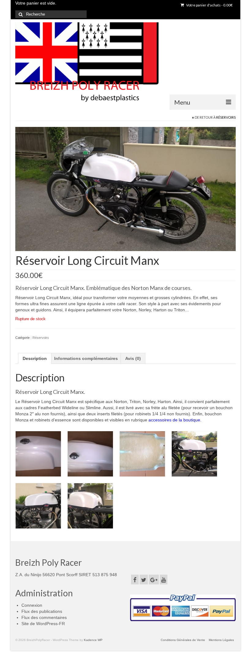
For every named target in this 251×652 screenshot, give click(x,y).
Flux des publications (41, 611)
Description (35, 358)
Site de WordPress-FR (43, 623)
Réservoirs (226, 117)
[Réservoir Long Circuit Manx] (125, 188)
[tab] (34, 358)
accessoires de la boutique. (174, 419)
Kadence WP (93, 640)
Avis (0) (133, 358)
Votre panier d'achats (209, 5)
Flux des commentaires (44, 617)
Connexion (31, 605)
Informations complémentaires (86, 358)
